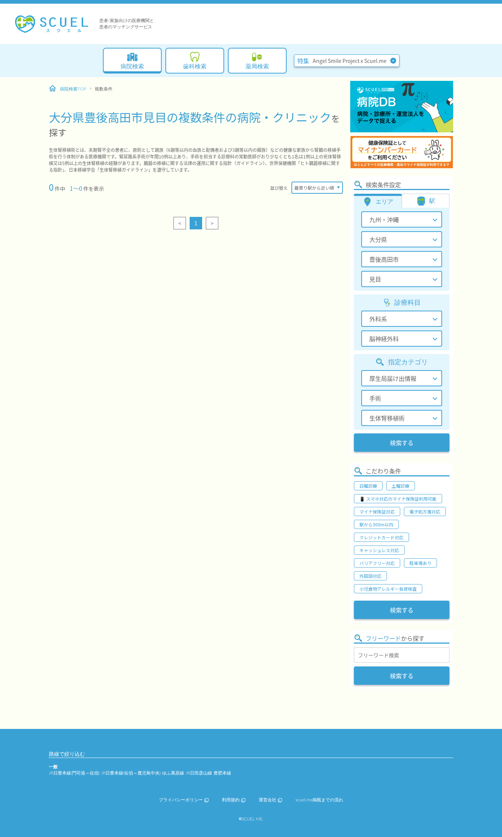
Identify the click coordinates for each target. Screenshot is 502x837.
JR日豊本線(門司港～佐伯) (74, 773)
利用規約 (231, 800)
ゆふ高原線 (173, 773)
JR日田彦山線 (199, 773)
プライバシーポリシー (181, 800)
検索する (401, 442)
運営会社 (267, 800)
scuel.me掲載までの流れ (319, 800)
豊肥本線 (222, 773)
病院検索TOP (73, 89)
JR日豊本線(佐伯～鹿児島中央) (131, 773)
